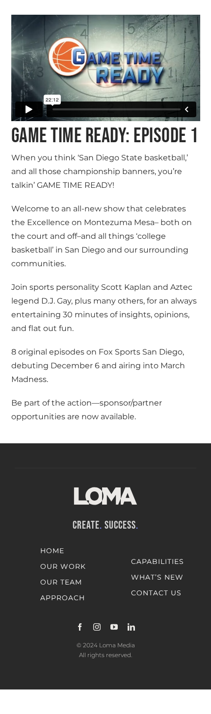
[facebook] (79, 627)
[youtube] (114, 627)
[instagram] (97, 627)
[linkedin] (131, 627)
